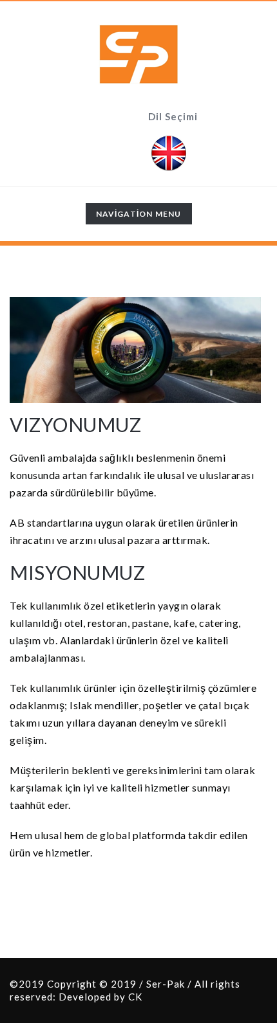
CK (135, 996)
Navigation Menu (138, 216)
